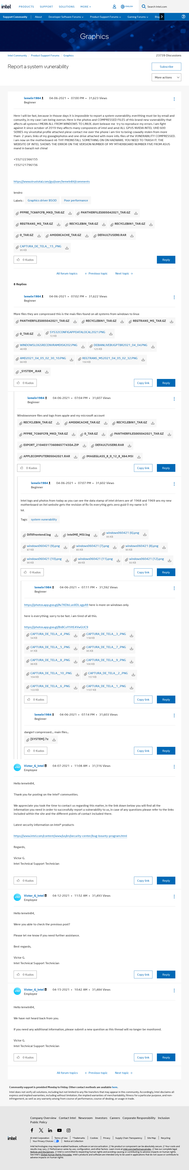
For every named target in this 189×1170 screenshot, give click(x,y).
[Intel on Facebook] (32, 1131)
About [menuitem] (38, 16)
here (114, 1087)
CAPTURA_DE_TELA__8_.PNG (50, 660)
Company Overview (43, 1118)
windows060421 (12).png (146, 559)
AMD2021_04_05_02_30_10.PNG (43, 358)
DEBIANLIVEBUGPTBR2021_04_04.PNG (120, 345)
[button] (173, 99)
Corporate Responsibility (139, 1118)
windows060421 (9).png (43, 546)
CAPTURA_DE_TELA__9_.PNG (106, 660)
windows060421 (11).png (95, 559)
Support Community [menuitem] (15, 17)
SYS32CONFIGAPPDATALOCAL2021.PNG (77, 332)
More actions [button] (163, 77)
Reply (166, 259)
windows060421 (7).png (92, 546)
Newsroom (85, 1118)
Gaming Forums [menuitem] (137, 16)
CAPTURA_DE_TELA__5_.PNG (50, 647)
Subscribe (166, 66)
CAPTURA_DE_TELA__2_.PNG (108, 673)
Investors (101, 1118)
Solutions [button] (67, 6)
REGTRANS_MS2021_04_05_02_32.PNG (110, 358)
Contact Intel (67, 1118)
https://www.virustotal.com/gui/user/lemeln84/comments (52, 181)
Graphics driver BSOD (42, 200)
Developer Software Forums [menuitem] (65, 16)
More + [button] (85, 6)
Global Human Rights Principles (56, 1154)
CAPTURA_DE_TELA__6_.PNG (50, 686)
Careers (115, 1118)
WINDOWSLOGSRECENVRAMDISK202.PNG (48, 345)
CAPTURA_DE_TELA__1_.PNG (106, 686)
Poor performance (76, 200)
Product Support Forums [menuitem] (104, 16)
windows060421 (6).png (122, 532)
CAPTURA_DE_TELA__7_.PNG (106, 647)
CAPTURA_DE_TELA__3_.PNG (106, 634)
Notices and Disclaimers (42, 1151)
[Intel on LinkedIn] (50, 1131)
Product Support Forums (45, 55)
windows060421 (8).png (142, 546)
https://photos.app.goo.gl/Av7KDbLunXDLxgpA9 (56, 605)
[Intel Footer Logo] (12, 1138)
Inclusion (164, 1118)
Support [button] (46, 6)
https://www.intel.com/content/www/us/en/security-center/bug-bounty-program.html (70, 836)
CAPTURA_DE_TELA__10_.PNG (51, 673)
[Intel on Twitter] (41, 1131)
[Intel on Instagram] (68, 1131)
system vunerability (44, 519)
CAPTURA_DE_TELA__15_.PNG (40, 246)
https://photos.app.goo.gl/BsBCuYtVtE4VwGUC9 (56, 627)
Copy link (143, 383)
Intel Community (17, 55)
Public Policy (38, 1122)
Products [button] (26, 6)
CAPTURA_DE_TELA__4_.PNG (50, 634)
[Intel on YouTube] (59, 1131)
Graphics (68, 55)
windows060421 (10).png (44, 559)
